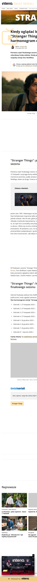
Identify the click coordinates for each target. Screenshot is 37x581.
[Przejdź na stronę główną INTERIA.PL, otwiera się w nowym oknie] (7, 3)
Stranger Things (23, 8)
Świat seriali (10, 8)
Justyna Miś (23, 46)
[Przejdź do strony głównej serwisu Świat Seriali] (23, 3)
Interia (3, 8)
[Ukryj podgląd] (33, 555)
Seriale (16, 8)
